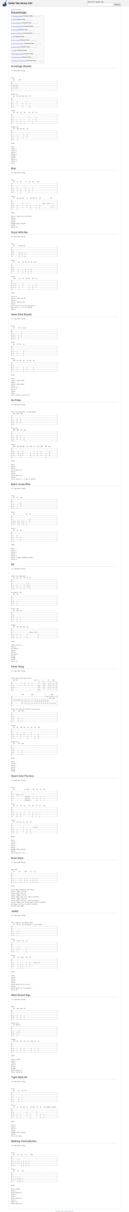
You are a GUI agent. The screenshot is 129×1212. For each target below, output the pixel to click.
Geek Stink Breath (18, 26)
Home (12, 9)
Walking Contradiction (19, 61)
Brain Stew (16, 47)
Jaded (15, 50)
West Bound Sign (18, 54)
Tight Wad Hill (17, 57)
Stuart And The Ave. (18, 43)
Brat (14, 19)
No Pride (15, 30)
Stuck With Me (17, 23)
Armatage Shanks (17, 16)
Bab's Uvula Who (17, 33)
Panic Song (16, 40)
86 (13, 37)
